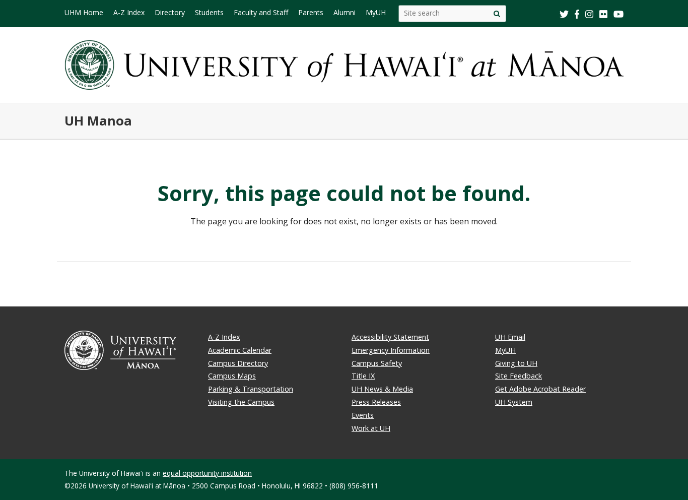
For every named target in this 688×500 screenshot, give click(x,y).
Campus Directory (238, 363)
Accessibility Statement (390, 337)
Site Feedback (518, 376)
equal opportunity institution (207, 473)
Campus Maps (232, 376)
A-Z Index (224, 337)
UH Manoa (98, 121)
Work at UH (371, 428)
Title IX (363, 376)
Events (363, 415)
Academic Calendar (239, 350)
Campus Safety (377, 363)
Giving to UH (516, 363)
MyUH (505, 350)
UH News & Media (382, 389)
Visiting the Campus (241, 402)
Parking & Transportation (250, 389)
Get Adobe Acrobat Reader (540, 389)
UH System (513, 402)
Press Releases (376, 402)
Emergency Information (391, 350)
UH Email (510, 337)
